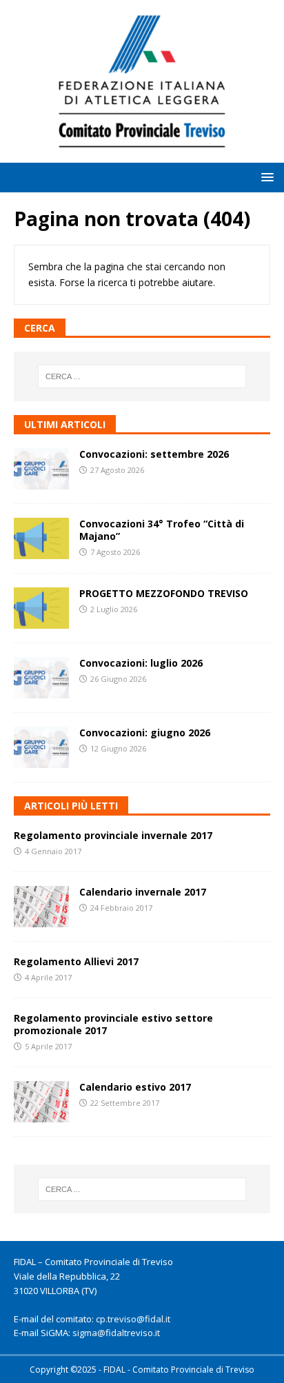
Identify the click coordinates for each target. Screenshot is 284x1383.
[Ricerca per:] (142, 376)
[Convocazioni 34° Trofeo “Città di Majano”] (41, 538)
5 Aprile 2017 (48, 1046)
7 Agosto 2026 (115, 552)
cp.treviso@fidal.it (133, 1319)
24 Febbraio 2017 (121, 907)
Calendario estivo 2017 (135, 1086)
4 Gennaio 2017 (53, 851)
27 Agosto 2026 (117, 470)
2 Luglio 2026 (113, 609)
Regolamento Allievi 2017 (76, 961)
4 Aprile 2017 (48, 977)
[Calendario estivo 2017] (41, 1101)
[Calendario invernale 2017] (41, 906)
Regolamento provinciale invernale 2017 (113, 835)
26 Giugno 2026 (118, 679)
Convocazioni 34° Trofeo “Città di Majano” (161, 530)
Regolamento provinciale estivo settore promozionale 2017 (113, 1024)
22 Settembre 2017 (124, 1103)
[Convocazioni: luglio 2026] (41, 677)
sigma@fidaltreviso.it (116, 1332)
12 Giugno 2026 (118, 748)
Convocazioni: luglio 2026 (141, 662)
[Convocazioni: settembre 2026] (41, 468)
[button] (265, 177)
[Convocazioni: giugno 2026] (41, 747)
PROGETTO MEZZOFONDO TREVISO (163, 593)
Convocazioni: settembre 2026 (154, 454)
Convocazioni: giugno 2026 (144, 732)
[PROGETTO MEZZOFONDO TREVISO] (41, 608)
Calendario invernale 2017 (142, 891)
